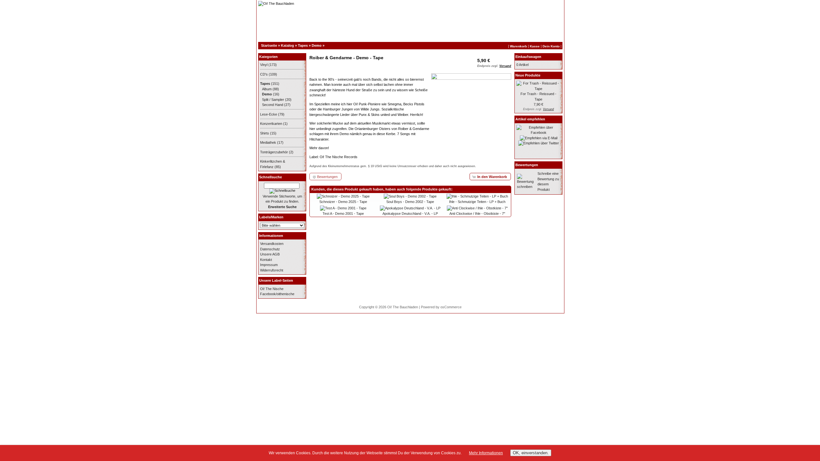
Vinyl (263, 65)
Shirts (264, 133)
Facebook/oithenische (277, 294)
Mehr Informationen (486, 453)
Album (267, 89)
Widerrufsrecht (271, 270)
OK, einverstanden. (531, 452)
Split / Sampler (273, 99)
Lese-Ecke (268, 114)
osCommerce (451, 307)
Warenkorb (518, 46)
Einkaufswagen (528, 57)
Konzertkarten (271, 123)
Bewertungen (526, 165)
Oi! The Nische (271, 289)
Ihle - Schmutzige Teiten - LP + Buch (477, 202)
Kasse (535, 46)
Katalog (287, 45)
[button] (490, 176)
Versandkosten (271, 244)
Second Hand (272, 105)
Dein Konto (551, 46)
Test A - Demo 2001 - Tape (343, 213)
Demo (317, 45)
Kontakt (266, 260)
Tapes (303, 45)
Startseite (269, 45)
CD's (264, 74)
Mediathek (268, 142)
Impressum (269, 265)
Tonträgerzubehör (274, 152)
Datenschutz (270, 249)
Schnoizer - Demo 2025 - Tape (343, 202)
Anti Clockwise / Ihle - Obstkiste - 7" (477, 213)
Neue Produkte (527, 75)
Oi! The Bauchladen (402, 307)
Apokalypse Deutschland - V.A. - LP (410, 213)
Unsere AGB (270, 254)
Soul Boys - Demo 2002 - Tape (410, 202)
